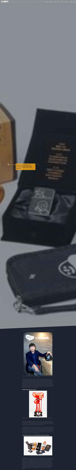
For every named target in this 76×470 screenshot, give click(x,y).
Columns (54, 1)
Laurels (62, 1)
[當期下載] (71, 1)
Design (66, 1)
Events (58, 1)
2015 (11, 164)
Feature (50, 1)
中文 (69, 1)
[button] (74, 1)
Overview (46, 1)
